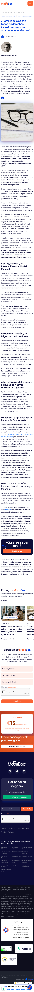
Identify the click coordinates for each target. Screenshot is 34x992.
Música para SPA (16, 865)
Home (2, 12)
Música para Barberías (15, 848)
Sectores (25, 828)
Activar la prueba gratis (17, 746)
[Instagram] (10, 771)
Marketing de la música (25, 16)
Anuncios (17, 828)
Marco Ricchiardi (9, 55)
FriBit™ (8, 510)
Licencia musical (21, 939)
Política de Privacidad (12, 687)
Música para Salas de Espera (17, 861)
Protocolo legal (10, 890)
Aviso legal (3, 887)
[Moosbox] (6, 3)
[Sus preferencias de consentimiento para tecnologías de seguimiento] (3, 988)
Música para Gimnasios (4, 856)
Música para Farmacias (25, 852)
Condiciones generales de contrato (21, 889)
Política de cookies (25, 887)
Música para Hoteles (17, 856)
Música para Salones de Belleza (6, 865)
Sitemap (3, 890)
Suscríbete (17, 701)
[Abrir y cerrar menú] (30, 3)
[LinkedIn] (2, 98)
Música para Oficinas (27, 856)
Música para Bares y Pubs (27, 848)
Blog (7, 12)
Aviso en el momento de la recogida (15, 990)
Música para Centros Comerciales (6, 852)
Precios (3, 832)
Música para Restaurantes (4, 861)
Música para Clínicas (17, 851)
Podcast (11, 832)
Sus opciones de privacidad (17, 986)
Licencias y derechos (8, 16)
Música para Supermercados (26, 865)
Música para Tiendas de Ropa (6, 870)
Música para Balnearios (4, 848)
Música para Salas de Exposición (27, 861)
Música (3, 828)
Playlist (10, 828)
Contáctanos (17, 551)
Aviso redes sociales (6, 889)
